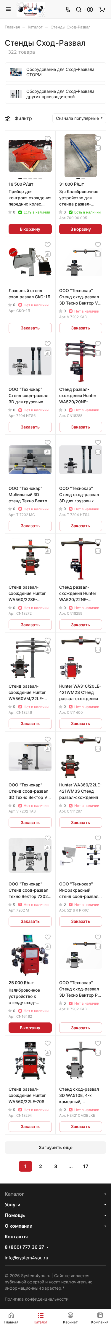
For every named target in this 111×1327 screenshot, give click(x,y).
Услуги (12, 1204)
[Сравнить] (48, 148)
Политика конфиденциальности (36, 1298)
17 (85, 1166)
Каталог (14, 1194)
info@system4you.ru (26, 1258)
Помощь (15, 1215)
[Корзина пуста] (102, 9)
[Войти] (90, 9)
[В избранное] (48, 138)
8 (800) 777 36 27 (24, 1247)
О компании (19, 1226)
